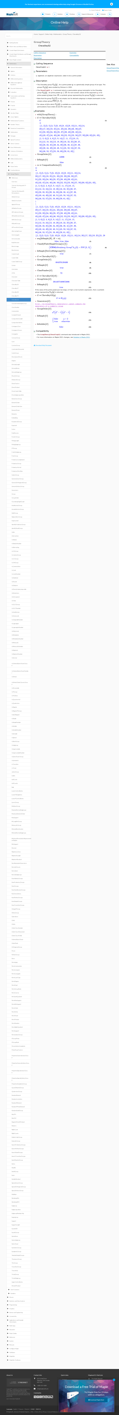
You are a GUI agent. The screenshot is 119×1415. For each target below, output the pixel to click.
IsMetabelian (15, 635)
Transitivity (15, 1270)
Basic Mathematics (16, 147)
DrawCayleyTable (16, 391)
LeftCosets (15, 783)
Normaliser (15, 871)
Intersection (15, 536)
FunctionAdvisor (15, 170)
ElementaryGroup (17, 399)
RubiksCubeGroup (17, 1137)
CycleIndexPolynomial (18, 349)
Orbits (13, 924)
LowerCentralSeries (17, 791)
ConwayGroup (16, 338)
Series (13, 1164)
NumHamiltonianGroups (18, 890)
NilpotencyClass (16, 852)
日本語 (32, 1409)
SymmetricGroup (16, 1247)
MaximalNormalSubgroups (19, 810)
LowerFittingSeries (17, 795)
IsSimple (14, 718)
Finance (13, 101)
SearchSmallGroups (17, 1152)
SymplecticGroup (16, 1251)
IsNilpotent (15, 650)
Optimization (14, 132)
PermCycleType (16, 977)
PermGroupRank (16, 989)
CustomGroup (16, 345)
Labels (13, 775)
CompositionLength (17, 319)
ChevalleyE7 (15, 288)
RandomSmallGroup (17, 1110)
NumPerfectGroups (17, 897)
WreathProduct (16, 1286)
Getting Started (13, 42)
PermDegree (15, 981)
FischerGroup (16, 437)
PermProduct (15, 1019)
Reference (12, 1337)
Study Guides (13, 1333)
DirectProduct (16, 387)
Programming (13, 1305)
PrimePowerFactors (17, 1050)
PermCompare (16, 970)
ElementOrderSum (17, 406)
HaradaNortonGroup (18, 509)
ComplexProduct (16, 315)
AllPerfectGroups (16, 219)
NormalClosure (16, 867)
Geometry (13, 109)
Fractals (13, 105)
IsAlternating (15, 547)
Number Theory (15, 124)
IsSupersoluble (16, 749)
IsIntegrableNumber (17, 620)
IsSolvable (14, 734)
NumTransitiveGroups (18, 905)
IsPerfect (14, 676)
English (15, 1409)
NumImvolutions (16, 893)
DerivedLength (16, 364)
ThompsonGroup (16, 1259)
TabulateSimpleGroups (18, 1255)
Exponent (14, 425)
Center (14, 265)
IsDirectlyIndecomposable (19, 589)
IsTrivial (14, 768)
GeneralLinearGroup (17, 479)
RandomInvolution (17, 1099)
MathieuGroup (16, 806)
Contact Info (38, 1375)
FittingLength (15, 440)
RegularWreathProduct (18, 1122)
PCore (13, 951)
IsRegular (14, 707)
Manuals (11, 1345)
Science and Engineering (16, 1312)
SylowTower (15, 1244)
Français (21, 1409)
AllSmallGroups (16, 223)
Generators (15, 490)
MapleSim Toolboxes (15, 1360)
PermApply (15, 962)
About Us (10, 1375)
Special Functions (15, 140)
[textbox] (55, 84)
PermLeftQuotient (17, 996)
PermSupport (15, 1031)
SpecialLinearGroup (17, 1183)
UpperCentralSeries (17, 1282)
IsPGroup (14, 692)
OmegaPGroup (16, 909)
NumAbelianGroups (17, 878)
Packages (13, 136)
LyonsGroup (15, 802)
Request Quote (108, 10)
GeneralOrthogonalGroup (19, 482)
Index (13, 532)
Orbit (13, 920)
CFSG (13, 273)
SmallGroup (15, 1171)
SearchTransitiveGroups (18, 1156)
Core (13, 341)
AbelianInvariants (17, 200)
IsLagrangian (15, 623)
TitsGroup (15, 1263)
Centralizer (15, 269)
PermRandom (15, 1023)
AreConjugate (15, 235)
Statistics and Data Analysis (17, 1301)
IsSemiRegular (16, 714)
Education (12, 1329)
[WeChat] (51, 1397)
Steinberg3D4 (15, 1202)
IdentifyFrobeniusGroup (18, 524)
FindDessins (15, 433)
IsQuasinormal (16, 699)
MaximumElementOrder (18, 814)
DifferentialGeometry (17, 159)
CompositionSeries (17, 322)
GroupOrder (15, 498)
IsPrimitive (15, 695)
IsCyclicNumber (16, 574)
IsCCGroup (15, 559)
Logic (12, 162)
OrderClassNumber (17, 928)
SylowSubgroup (16, 1240)
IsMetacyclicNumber (17, 646)
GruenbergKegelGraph (18, 501)
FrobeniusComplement (18, 459)
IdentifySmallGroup (17, 528)
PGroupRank (15, 1042)
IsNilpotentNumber (17, 654)
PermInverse (15, 993)
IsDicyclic (14, 581)
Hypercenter (15, 520)
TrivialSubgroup (16, 1278)
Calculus (13, 75)
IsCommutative (16, 566)
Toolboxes (12, 1352)
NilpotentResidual (17, 859)
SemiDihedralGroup (17, 1160)
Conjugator (15, 334)
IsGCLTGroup (16, 604)
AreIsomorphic (16, 238)
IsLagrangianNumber (17, 627)
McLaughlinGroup (17, 821)
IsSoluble (14, 726)
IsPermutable (15, 688)
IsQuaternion (15, 703)
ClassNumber (15, 307)
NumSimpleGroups (17, 901)
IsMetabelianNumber (17, 639)
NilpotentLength (16, 855)
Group (13, 494)
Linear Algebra (15, 117)
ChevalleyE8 (15, 292)
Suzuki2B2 (15, 1228)
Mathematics (13, 63)
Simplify (14, 1167)
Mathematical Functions (17, 120)
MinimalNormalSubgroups (19, 833)
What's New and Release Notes (18, 46)
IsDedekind (15, 578)
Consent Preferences (53, 1412)
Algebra (13, 71)
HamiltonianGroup (17, 505)
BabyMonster (15, 242)
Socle (13, 1175)
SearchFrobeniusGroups (19, 1145)
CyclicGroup (15, 353)
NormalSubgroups (17, 874)
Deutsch (27, 1409)
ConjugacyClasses (17, 330)
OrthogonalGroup (17, 947)
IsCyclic (14, 570)
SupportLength (16, 1225)
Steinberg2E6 (15, 1198)
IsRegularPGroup (16, 711)
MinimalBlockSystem (17, 829)
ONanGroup (15, 913)
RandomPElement (17, 1103)
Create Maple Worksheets (16, 50)
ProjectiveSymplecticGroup (19, 1084)
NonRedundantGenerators (19, 863)
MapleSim (12, 1356)
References (15, 178)
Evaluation (13, 92)
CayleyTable (15, 258)
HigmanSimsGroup (17, 517)
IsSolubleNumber (16, 730)
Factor (13, 429)
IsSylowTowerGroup (17, 756)
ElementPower (16, 410)
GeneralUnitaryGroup (18, 486)
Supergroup (15, 1217)
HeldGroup (15, 513)
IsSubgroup (15, 745)
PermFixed (14, 985)
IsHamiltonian (16, 612)
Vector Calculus (15, 143)
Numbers (13, 1293)
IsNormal (14, 658)
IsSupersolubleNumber (18, 753)
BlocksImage (15, 246)
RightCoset (15, 1129)
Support (14, 1221)
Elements (14, 414)
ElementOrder (16, 402)
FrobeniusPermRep (17, 471)
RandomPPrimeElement (18, 1106)
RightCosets (15, 1133)
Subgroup (14, 1206)
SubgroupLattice (16, 1209)
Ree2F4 (14, 1114)
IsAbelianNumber (16, 543)
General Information (16, 67)
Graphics (12, 1308)
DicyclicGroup (16, 376)
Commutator (15, 311)
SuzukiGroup (15, 1232)
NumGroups (15, 886)
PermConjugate (16, 973)
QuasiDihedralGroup (18, 1087)
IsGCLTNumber (16, 608)
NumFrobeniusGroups (18, 882)
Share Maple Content (15, 60)
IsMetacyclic (15, 642)
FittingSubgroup (16, 444)
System (11, 1341)
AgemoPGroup (16, 204)
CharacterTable (16, 280)
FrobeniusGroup (16, 463)
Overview (14, 181)
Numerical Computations (18, 128)
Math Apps (12, 1326)
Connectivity (13, 1316)
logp (13, 787)
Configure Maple (14, 1348)
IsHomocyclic (15, 616)
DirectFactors (16, 383)
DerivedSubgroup (16, 372)
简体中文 (38, 1409)
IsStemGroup (15, 741)
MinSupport (15, 844)
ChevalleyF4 (15, 296)
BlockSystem (15, 250)
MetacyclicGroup (16, 825)
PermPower (15, 1015)
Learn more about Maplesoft (13, 1398)
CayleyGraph (15, 254)
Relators (14, 1126)
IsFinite (14, 600)
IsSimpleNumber (16, 722)
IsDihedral (15, 585)
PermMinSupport (16, 1004)
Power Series (14, 166)
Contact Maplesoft (95, 10)
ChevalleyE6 (15, 284)
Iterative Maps (15, 113)
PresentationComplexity (18, 1046)
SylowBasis (15, 1236)
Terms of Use (38, 1412)
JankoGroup (15, 772)
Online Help (48, 34)
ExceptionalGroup (17, 421)
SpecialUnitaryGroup (17, 1190)
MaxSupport (15, 817)
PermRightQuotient (17, 1027)
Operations (15, 916)
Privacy (45, 1412)
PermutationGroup (17, 1034)
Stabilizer (14, 1194)
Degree (14, 360)
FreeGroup (15, 456)
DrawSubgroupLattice (18, 395)
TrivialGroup (15, 1274)
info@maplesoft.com (42, 1389)
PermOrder (15, 1008)
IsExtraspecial (15, 597)
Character (14, 277)
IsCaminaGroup (16, 555)
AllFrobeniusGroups (17, 212)
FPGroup (14, 448)
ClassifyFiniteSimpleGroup (19, 303)
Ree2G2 (14, 1118)
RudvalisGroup (16, 1141)
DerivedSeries (16, 368)
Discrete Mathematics (17, 88)
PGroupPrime (15, 1038)
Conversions (14, 155)
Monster (14, 848)
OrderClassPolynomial (18, 932)
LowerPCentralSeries (18, 798)
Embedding (15, 418)
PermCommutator (17, 966)
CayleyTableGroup (17, 261)
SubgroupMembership (18, 1213)
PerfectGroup (15, 954)
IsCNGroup (15, 562)
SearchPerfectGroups (18, 1148)
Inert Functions (15, 1289)
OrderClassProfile (17, 935)
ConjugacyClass (16, 326)
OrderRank (15, 943)
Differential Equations (17, 79)
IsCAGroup (15, 551)
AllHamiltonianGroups (18, 216)
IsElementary (15, 593)
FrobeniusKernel (16, 467)
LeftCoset (14, 779)
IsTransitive (15, 764)
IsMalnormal (15, 631)
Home (36, 34)
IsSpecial (14, 737)
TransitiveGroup (16, 1267)
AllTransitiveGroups (17, 227)
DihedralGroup (16, 379)
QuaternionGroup (17, 1091)
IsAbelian (14, 539)
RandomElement (16, 1095)
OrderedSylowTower (17, 939)
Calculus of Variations (17, 151)
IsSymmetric (15, 760)
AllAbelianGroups (16, 208)
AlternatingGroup (17, 231)
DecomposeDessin (17, 357)
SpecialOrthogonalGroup (19, 1186)
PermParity (15, 1012)
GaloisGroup (15, 475)
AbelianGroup (15, 197)
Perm (13, 958)
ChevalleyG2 (15, 299)
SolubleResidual (16, 1179)
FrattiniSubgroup (16, 452)
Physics (11, 1297)
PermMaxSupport (16, 1000)
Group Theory (15, 174)
